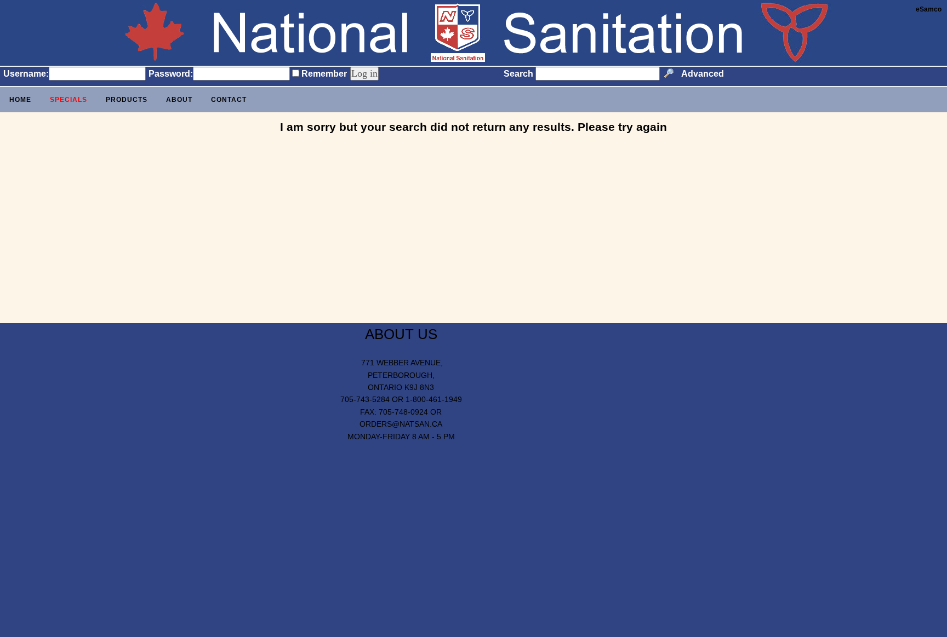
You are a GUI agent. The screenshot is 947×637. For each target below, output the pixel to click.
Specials (68, 100)
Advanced (702, 73)
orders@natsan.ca (401, 424)
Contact (229, 100)
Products (126, 100)
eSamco (929, 9)
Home (20, 100)
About (179, 100)
